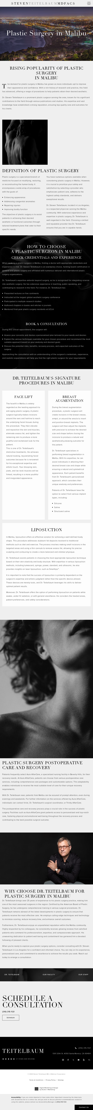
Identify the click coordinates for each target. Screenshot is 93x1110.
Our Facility (49, 974)
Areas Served (50, 57)
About (38, 57)
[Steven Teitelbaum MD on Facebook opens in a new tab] (68, 1059)
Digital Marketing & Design (48, 1089)
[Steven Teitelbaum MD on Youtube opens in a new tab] (78, 1059)
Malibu (62, 57)
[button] (89, 3)
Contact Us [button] (84, 1107)
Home (30, 57)
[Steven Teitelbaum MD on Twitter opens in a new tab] (73, 1059)
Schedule (11, 1017)
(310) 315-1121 (61, 1102)
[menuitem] (63, 1059)
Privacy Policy (51, 1080)
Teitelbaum (23, 1051)
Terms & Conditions (36, 1080)
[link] (23, 1059)
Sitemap (61, 1080)
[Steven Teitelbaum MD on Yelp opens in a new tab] (84, 1059)
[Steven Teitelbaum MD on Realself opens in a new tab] (89, 1059)
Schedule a (32, 1002)
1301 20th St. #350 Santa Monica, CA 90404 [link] (72, 1053)
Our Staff (83, 974)
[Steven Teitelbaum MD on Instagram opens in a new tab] (63, 1059)
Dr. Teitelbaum (12, 974)
